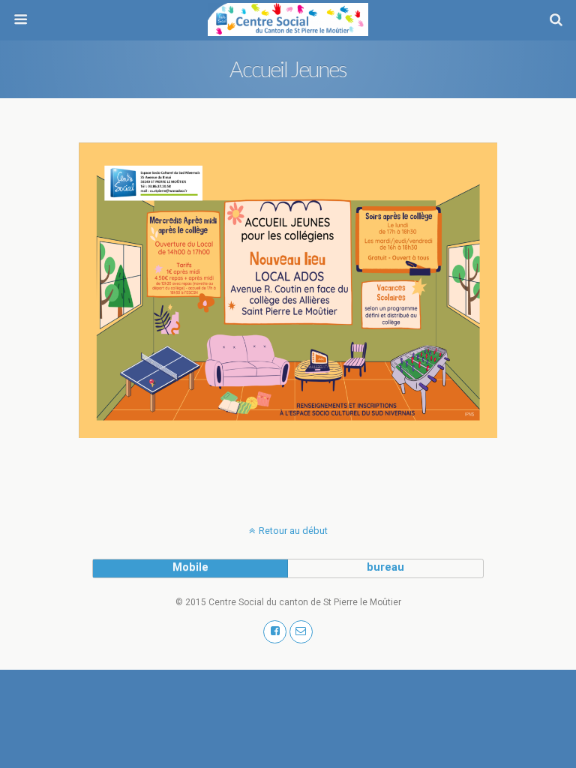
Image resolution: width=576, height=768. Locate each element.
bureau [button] (385, 567)
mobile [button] (190, 567)
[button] (274, 632)
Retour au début (293, 530)
